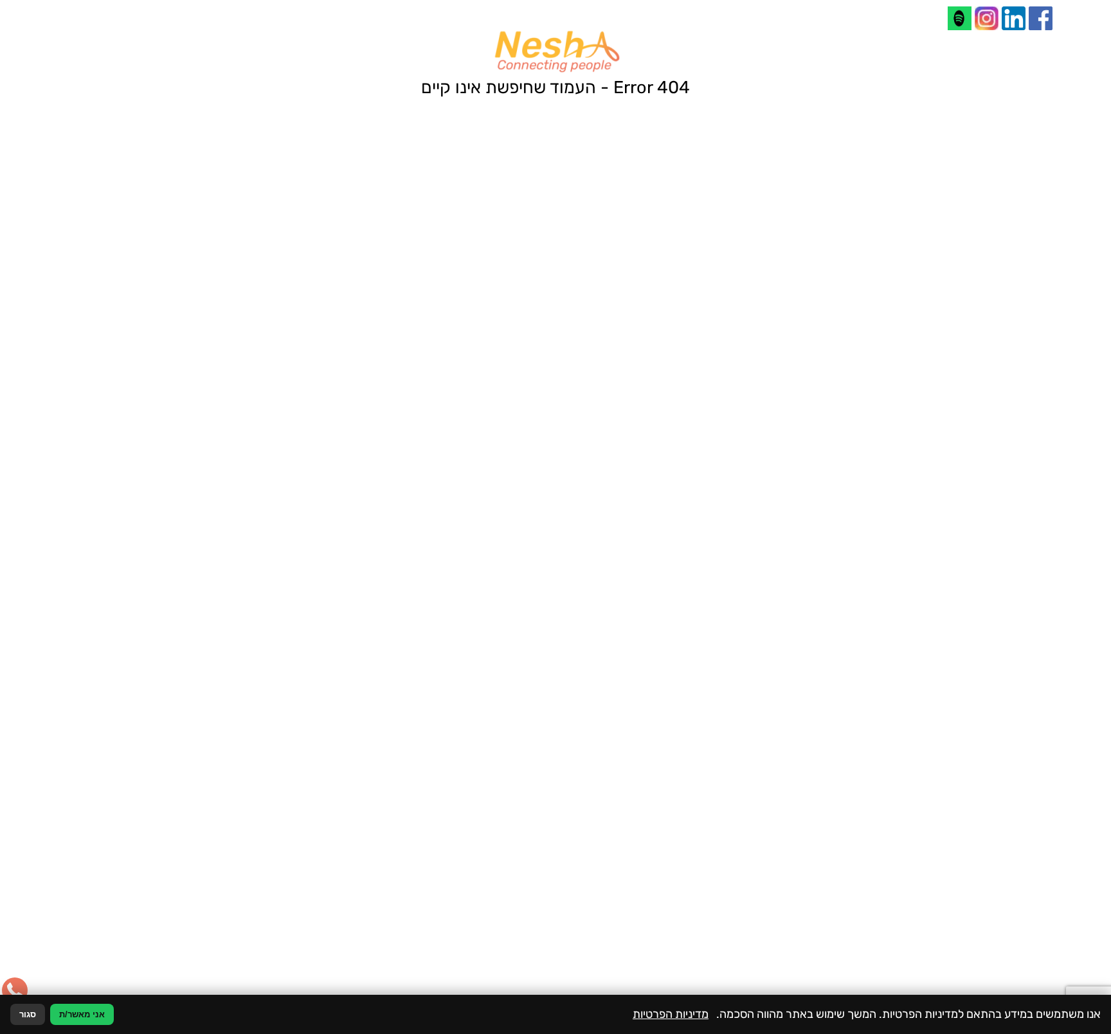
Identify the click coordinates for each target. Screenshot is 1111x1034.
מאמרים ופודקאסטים (844, 941)
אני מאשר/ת (82, 1014)
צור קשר (868, 952)
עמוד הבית (864, 894)
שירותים (869, 917)
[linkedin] (1013, 18)
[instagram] (986, 18)
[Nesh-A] (555, 51)
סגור (27, 1014)
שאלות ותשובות (853, 929)
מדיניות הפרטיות (740, 822)
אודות (873, 906)
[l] (959, 18)
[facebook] (1040, 18)
